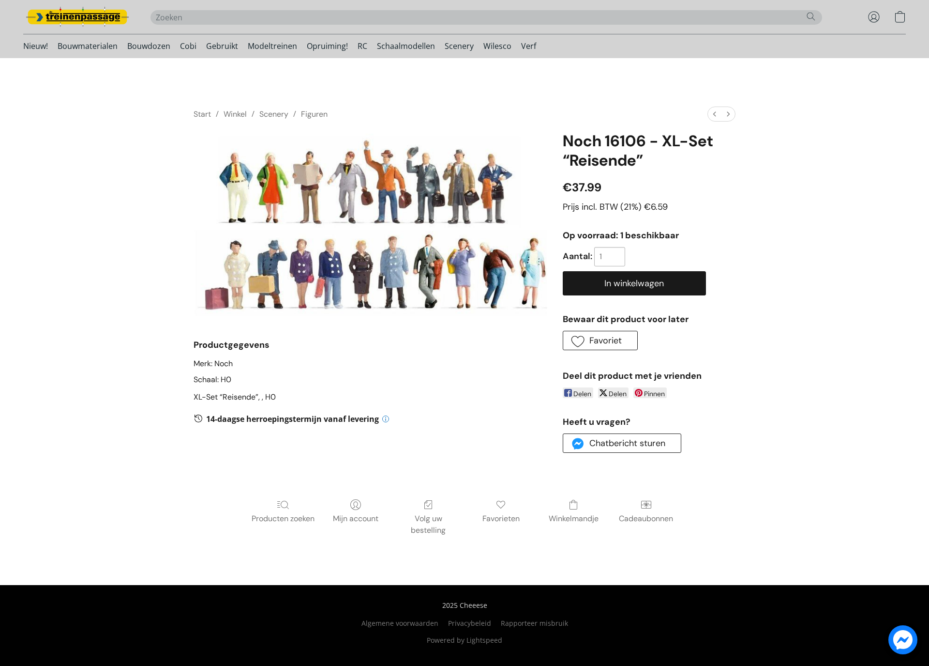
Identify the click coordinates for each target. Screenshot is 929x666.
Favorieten (501, 518)
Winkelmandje (574, 518)
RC (362, 46)
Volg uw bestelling (428, 524)
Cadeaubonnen (646, 518)
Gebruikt (222, 46)
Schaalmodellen (406, 46)
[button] (77, 17)
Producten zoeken (283, 518)
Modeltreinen (272, 46)
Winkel (235, 114)
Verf (528, 46)
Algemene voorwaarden (399, 623)
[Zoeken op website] (811, 16)
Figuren (314, 114)
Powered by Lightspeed (464, 640)
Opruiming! (327, 46)
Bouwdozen (148, 46)
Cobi (188, 46)
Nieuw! (35, 46)
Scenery (459, 46)
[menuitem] (714, 114)
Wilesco (497, 46)
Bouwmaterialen (88, 46)
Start (202, 114)
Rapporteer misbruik (534, 623)
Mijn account (355, 518)
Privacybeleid (469, 623)
